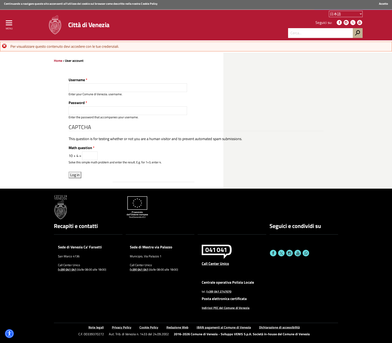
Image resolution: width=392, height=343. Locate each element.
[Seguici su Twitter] (352, 22)
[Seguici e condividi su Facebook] (273, 253)
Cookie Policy (149, 3)
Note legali (96, 327)
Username (78, 80)
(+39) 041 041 (67, 269)
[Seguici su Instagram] (346, 22)
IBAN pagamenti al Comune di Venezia (224, 327)
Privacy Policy (121, 327)
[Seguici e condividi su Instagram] (289, 253)
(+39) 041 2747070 (219, 291)
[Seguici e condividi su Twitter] (281, 253)
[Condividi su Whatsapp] (306, 253)
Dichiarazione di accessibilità (279, 327)
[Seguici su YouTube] (359, 22)
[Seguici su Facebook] (339, 22)
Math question (82, 147)
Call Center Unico (215, 263)
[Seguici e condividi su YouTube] (297, 253)
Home (58, 60)
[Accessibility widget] (9, 333)
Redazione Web (177, 327)
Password (78, 102)
